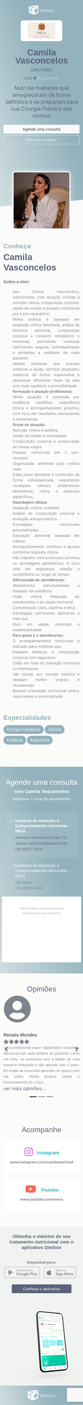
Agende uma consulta (41, 129)
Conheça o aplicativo (41, 1288)
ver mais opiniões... (24, 1088)
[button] (6, 1049)
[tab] (41, 835)
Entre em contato (41, 139)
